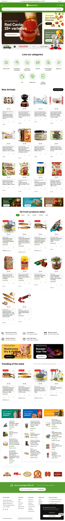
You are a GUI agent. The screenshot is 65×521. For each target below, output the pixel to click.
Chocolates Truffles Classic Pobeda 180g (30, 1)
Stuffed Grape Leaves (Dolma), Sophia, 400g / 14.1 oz (56, 149)
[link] (6, 62)
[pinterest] (7, 509)
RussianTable (6, 497)
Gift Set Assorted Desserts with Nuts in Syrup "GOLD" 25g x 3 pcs (57, 422)
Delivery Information (31, 503)
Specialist (11, 431)
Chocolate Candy (54, 237)
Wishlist (40, 503)
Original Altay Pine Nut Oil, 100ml (35, 435)
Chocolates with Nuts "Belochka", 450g (39, 276)
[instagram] (5, 509)
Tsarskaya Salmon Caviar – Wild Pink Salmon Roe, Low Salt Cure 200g (55, 277)
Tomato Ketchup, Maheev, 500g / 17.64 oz (24, 184)
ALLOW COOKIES (52, 515)
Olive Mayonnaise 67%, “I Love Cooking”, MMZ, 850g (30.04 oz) (40, 184)
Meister (53, 443)
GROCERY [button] (41, 215)
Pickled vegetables (43, 83)
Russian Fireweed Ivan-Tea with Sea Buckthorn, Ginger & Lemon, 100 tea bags (14, 442)
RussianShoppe (12, 450)
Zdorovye (54, 452)
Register (40, 501)
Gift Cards (20, 503)
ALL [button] (17, 215)
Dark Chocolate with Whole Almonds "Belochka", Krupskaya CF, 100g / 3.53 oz (24, 150)
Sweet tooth (6, 68)
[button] (2, 5)
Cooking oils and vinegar (17, 69)
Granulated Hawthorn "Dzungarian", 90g (56, 455)
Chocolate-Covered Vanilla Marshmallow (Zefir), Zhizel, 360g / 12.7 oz (8, 116)
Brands (19, 499)
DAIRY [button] (47, 215)
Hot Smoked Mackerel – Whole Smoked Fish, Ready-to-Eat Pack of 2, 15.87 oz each (41, 390)
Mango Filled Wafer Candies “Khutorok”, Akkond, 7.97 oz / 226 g (8, 149)
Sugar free (58, 68)
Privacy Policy (31, 506)
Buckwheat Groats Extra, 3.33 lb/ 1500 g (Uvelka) (24, 277)
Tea (22, 82)
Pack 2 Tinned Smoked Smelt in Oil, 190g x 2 (57, 446)
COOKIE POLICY (52, 512)
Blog (19, 501)
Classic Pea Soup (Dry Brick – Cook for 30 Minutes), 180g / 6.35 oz (9, 183)
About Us (30, 499)
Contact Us (5, 1)
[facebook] (3, 509)
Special (20, 504)
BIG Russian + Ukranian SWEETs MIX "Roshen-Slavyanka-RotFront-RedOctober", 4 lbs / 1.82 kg (14, 455)
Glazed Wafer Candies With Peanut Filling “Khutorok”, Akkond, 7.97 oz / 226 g (55, 115)
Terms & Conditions (30, 508)
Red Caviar (52, 274)
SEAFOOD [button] (34, 215)
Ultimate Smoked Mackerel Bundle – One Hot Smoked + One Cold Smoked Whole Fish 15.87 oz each (8, 313)
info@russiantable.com (55, 501)
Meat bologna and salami (48, 69)
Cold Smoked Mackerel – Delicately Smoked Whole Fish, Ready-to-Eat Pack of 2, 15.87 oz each (24, 241)
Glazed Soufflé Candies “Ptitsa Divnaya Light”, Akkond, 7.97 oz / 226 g (40, 114)
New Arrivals (21, 506)
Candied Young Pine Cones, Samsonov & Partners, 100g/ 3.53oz (35, 424)
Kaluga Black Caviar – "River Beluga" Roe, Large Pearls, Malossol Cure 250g (8, 240)
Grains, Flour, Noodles (8, 274)
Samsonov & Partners (35, 421)
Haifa (31, 448)
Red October (12, 421)
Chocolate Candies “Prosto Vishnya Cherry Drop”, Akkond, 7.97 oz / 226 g (24, 115)
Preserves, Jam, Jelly (55, 180)
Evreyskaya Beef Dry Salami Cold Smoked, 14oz (24, 312)
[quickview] (13, 98)
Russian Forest (55, 419)
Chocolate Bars (22, 146)
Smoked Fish (21, 237)
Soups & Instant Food (7, 180)
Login (40, 499)
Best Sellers (21, 508)
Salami (20, 309)
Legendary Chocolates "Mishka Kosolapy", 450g (56, 240)
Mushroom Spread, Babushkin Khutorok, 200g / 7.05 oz (39, 149)
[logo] (32, 5)
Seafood (38, 68)
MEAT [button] (29, 215)
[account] (60, 5)
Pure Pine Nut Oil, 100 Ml (13, 433)
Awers (53, 431)
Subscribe (41, 489)
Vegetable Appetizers (39, 146)
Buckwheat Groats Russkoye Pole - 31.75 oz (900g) (8, 277)
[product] (5, 425)
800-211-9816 (53, 503)
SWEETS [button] (23, 215)
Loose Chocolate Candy (24, 111)
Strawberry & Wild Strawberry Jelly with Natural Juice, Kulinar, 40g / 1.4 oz (55, 183)
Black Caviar (5, 237)
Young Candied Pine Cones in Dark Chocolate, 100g (35, 443)
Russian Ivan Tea (12, 438)
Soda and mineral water (27, 69)
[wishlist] (58, 5)
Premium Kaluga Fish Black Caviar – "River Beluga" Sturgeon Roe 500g (56, 390)
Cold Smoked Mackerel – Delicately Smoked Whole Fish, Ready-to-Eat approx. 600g (40, 240)
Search (59, 9)
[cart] (62, 5)
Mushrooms (32, 82)
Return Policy (31, 511)
